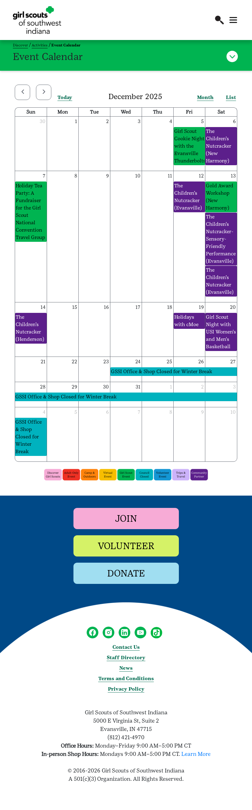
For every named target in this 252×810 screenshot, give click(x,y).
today (64, 97)
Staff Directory (126, 657)
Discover (20, 45)
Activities (40, 45)
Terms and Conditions (126, 678)
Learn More (196, 754)
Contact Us (126, 647)
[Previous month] (22, 92)
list (231, 97)
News (126, 668)
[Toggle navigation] (233, 20)
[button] (219, 20)
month (205, 97)
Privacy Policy (126, 689)
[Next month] (43, 92)
